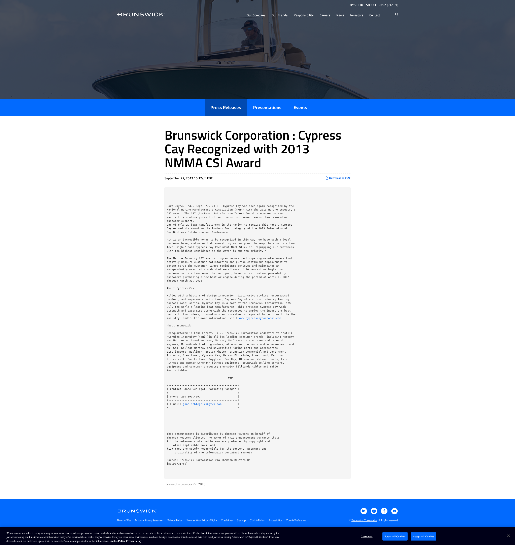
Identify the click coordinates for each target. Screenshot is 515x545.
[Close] (508, 535)
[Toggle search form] (396, 14)
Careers (325, 15)
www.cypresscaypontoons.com (260, 318)
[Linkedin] (364, 513)
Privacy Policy (174, 520)
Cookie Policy (257, 520)
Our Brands (280, 15)
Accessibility (275, 520)
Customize (366, 536)
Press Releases (225, 107)
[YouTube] (394, 513)
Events (300, 107)
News (340, 15)
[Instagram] (374, 513)
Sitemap (241, 520)
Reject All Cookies (395, 536)
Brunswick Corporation (364, 520)
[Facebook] (384, 513)
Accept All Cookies (423, 536)
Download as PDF (339, 178)
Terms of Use (124, 520)
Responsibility (304, 15)
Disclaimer (227, 520)
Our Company (256, 15)
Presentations (267, 107)
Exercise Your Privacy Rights (201, 520)
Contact (374, 15)
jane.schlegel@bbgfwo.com (202, 404)
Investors (356, 15)
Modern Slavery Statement (149, 520)
